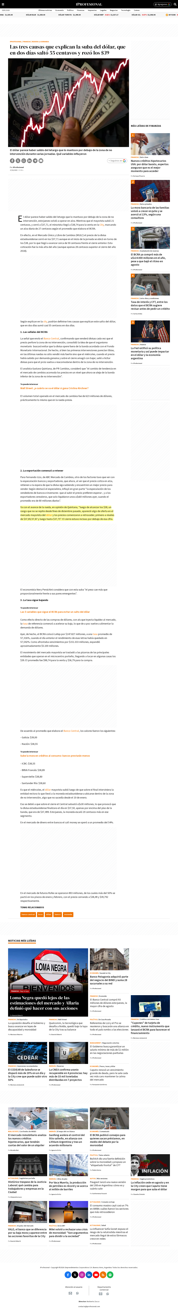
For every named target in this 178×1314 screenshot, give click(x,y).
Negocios (114, 10)
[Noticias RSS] (103, 1274)
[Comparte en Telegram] (35, 160)
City (102, 225)
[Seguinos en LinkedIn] (89, 1274)
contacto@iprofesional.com (89, 1306)
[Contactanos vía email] (70, 1293)
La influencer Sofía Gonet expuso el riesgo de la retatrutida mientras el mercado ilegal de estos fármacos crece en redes (109, 1233)
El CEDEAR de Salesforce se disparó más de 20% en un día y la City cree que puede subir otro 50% (27, 1075)
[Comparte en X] (18, 160)
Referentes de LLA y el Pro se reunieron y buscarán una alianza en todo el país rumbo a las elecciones (109, 1026)
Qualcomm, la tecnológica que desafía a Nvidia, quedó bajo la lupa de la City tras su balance (68, 1026)
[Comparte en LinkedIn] (29, 160)
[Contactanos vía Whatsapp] (77, 1293)
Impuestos (92, 10)
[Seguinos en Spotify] (110, 1274)
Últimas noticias (45, 10)
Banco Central (51, 338)
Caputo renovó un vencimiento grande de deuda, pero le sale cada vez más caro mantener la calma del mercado (109, 1074)
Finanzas (80, 10)
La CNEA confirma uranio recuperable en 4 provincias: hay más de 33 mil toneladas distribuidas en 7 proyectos (68, 1075)
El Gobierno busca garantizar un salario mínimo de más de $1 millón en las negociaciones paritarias (109, 1050)
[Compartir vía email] (41, 160)
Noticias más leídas (22, 941)
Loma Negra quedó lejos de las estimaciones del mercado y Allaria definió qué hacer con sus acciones (44, 1003)
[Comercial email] (100, 1293)
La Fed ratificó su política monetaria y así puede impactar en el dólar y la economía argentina (150, 353)
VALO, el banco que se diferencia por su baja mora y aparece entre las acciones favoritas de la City (27, 1233)
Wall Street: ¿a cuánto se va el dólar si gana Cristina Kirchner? (54, 388)
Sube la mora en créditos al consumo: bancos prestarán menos (55, 756)
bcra (40, 914)
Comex (137, 10)
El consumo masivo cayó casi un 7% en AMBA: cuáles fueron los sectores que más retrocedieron (109, 1209)
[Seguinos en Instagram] (82, 1274)
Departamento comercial (104, 1288)
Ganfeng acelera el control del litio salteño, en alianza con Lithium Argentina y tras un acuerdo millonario (67, 1140)
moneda (68, 914)
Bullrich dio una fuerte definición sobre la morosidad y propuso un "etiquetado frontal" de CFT (108, 1162)
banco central (28, 914)
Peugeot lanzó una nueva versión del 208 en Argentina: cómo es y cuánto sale (108, 1185)
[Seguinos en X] (75, 1274)
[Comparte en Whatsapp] (23, 160)
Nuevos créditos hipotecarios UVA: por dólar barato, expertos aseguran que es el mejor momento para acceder (149, 166)
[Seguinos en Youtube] (96, 1274)
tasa (25, 623)
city (45, 321)
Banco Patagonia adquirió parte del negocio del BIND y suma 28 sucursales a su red (109, 980)
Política (70, 10)
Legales (103, 10)
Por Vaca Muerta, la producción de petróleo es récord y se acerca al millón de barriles (68, 1186)
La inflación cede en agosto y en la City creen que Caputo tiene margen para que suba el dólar (150, 1186)
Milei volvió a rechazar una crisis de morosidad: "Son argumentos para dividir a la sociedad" (68, 1233)
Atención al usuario (73, 1287)
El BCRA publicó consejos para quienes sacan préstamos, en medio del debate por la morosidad (107, 1140)
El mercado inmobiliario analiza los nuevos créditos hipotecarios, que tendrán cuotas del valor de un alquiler (27, 1140)
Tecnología (125, 10)
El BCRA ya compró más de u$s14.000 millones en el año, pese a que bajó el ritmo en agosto (148, 260)
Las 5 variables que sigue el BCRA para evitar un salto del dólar (55, 612)
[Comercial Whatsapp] (107, 1293)
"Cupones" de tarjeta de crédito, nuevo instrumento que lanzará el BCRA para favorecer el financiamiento (150, 1028)
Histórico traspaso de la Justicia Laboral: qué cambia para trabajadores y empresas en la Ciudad (27, 1187)
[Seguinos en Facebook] (68, 1274)
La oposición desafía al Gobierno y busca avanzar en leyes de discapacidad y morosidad (26, 1026)
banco (58, 914)
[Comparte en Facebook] (12, 160)
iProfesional (16, 42)
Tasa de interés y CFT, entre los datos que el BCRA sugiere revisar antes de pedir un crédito (150, 305)
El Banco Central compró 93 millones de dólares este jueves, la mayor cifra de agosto (108, 1003)
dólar (49, 515)
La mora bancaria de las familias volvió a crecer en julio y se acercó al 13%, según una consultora (150, 213)
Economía (60, 10)
